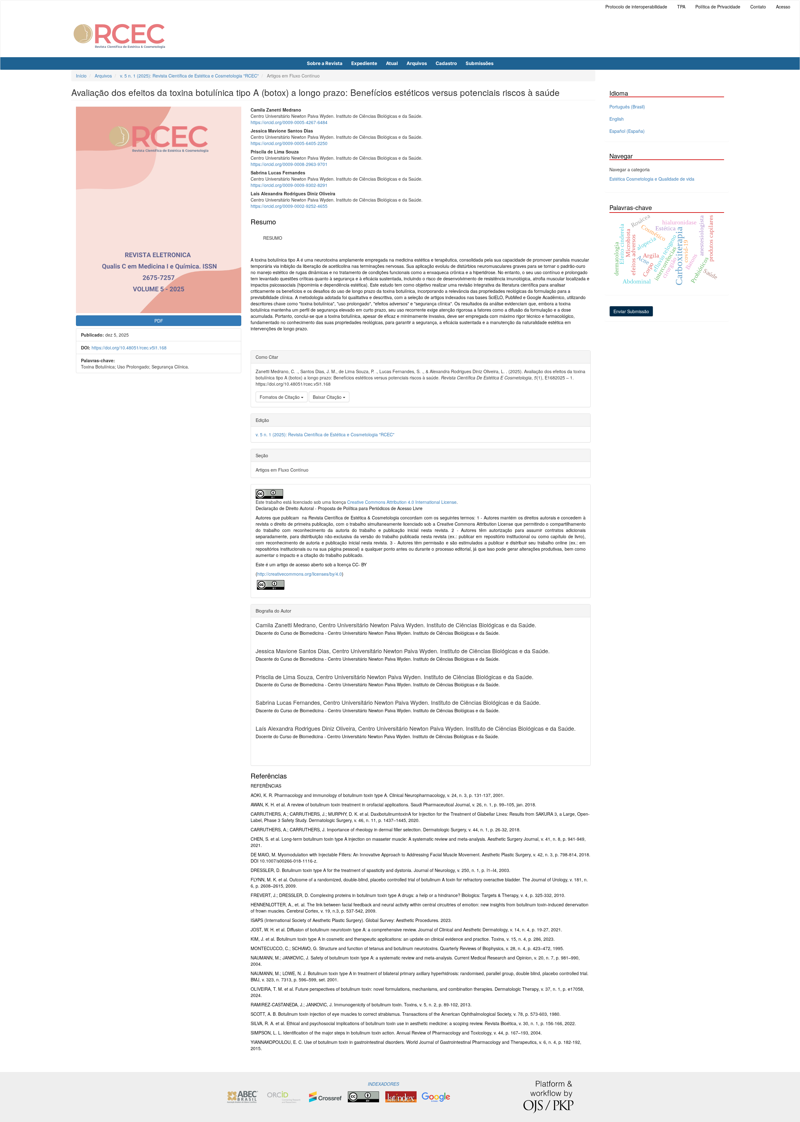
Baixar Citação (328, 397)
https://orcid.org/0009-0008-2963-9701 (289, 164)
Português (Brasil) (627, 106)
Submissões (479, 63)
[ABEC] (242, 1096)
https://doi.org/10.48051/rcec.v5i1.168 (129, 347)
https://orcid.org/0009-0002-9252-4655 (289, 206)
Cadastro (446, 63)
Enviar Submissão (631, 311)
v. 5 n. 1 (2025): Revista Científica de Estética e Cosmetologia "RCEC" (189, 76)
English (616, 119)
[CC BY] (363, 1096)
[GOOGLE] (435, 1096)
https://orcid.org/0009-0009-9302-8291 (289, 185)
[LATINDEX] (401, 1096)
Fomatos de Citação (280, 397)
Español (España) (627, 131)
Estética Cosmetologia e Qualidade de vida (651, 179)
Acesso (783, 6)
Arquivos (417, 63)
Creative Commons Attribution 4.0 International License (402, 502)
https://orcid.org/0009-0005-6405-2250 (289, 143)
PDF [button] (158, 321)
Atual (392, 63)
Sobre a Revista (324, 63)
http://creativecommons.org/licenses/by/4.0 (299, 574)
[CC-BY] (270, 584)
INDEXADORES (383, 1084)
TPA (681, 6)
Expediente (364, 63)
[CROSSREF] (325, 1096)
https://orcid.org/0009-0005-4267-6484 (289, 122)
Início (81, 76)
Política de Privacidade (717, 6)
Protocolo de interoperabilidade (636, 6)
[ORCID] (283, 1096)
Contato (758, 6)
